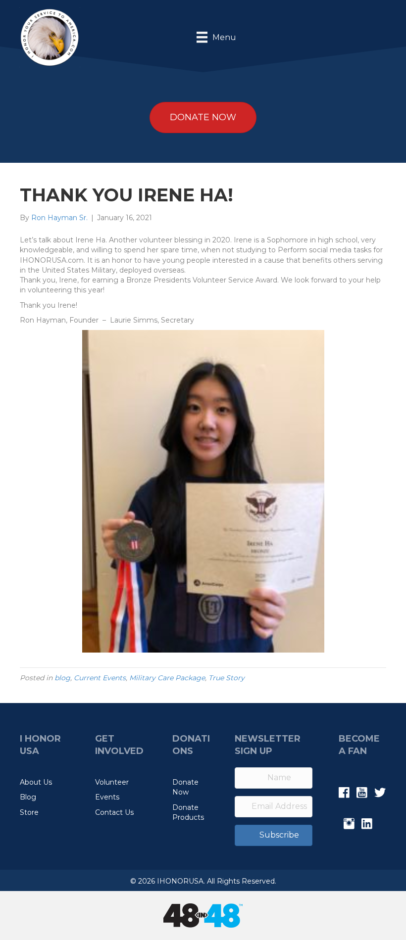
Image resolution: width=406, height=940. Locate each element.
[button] (273, 835)
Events (107, 797)
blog (62, 677)
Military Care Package (167, 677)
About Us (36, 782)
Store (29, 812)
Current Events (100, 677)
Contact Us (114, 812)
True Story (226, 677)
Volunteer (112, 782)
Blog (28, 797)
